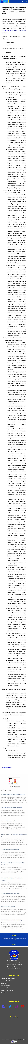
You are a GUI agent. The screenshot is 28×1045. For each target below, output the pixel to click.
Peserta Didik (4, 988)
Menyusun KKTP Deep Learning (8, 820)
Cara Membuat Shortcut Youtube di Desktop (11, 807)
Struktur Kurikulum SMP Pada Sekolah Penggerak (13, 794)
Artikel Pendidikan (6, 767)
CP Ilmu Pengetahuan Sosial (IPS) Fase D (10, 849)
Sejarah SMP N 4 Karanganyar (9, 978)
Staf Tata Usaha (5, 985)
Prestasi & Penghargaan (7, 990)
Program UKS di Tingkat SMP (8, 906)
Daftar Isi (3, 992)
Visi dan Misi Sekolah (6, 980)
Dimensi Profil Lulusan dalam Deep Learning (11, 920)
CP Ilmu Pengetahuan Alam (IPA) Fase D (10, 893)
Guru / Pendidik (5, 983)
